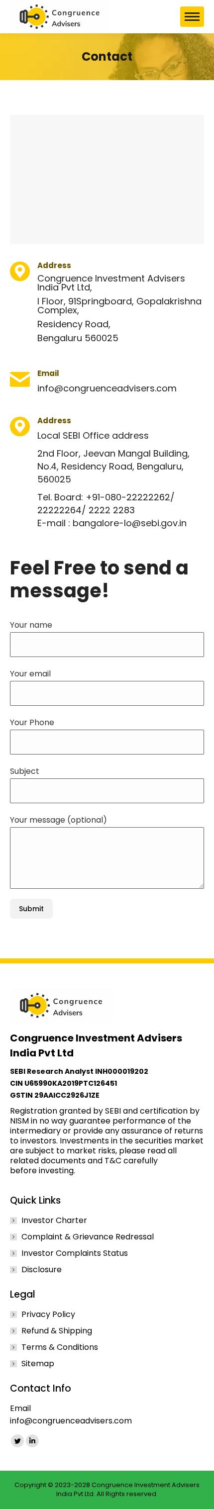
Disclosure (41, 1270)
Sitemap (37, 1364)
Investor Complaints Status (74, 1253)
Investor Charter (54, 1221)
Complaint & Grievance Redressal (87, 1237)
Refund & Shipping (56, 1331)
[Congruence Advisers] (59, 16)
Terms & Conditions (59, 1347)
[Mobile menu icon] (192, 16)
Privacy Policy (48, 1315)
